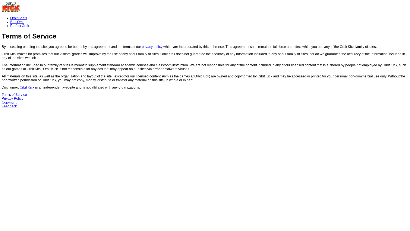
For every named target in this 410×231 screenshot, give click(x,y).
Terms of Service (14, 94)
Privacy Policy (12, 98)
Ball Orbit (17, 22)
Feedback (9, 106)
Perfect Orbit (19, 26)
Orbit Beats (18, 18)
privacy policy (152, 47)
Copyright (9, 102)
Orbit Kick (27, 87)
